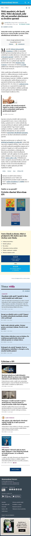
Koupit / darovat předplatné (8, 515)
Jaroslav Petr (8, 22)
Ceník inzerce (4, 511)
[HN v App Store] (16, 496)
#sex (14, 171)
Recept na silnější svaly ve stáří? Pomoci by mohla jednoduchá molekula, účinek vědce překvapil (14, 316)
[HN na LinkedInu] (16, 489)
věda (12, 286)
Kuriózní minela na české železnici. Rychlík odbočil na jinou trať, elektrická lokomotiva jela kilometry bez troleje (15, 377)
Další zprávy (15, 469)
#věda (4, 171)
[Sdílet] (26, 8)
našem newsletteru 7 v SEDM (15, 181)
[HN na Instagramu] (14, 489)
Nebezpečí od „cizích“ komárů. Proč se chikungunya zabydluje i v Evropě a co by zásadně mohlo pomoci (15, 349)
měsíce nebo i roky (11, 158)
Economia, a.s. (11, 481)
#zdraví (9, 171)
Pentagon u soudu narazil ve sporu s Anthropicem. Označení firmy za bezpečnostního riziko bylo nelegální (14, 402)
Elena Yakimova (9, 417)
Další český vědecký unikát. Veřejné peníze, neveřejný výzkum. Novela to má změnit (14, 327)
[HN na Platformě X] (10, 489)
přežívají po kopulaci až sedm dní (11, 142)
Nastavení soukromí (16, 506)
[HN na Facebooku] (12, 489)
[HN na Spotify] (18, 489)
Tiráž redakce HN (5, 504)
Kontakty (4, 502)
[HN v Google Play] (6, 496)
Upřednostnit (21, 44)
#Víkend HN (20, 171)
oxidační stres (23, 84)
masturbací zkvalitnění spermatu (17, 132)
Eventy (3, 517)
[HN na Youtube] (21, 489)
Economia (4, 506)
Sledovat (11, 44)
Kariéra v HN (4, 509)
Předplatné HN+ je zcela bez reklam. (23, 278)
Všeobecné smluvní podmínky (19, 509)
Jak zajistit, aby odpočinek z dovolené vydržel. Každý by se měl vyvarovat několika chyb (14, 422)
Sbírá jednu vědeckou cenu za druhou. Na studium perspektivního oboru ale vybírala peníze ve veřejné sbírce (15, 338)
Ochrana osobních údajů (17, 502)
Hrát (10, 209)
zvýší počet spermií (7, 57)
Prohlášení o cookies (16, 504)
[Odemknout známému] (29, 8)
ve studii (23, 64)
